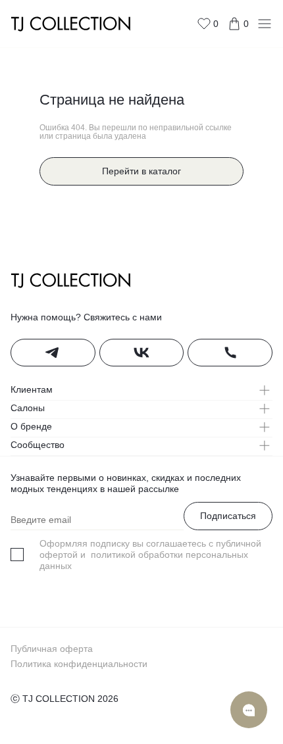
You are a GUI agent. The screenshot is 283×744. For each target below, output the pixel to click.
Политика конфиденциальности (79, 663)
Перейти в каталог (141, 171)
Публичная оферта (52, 648)
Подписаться (228, 515)
